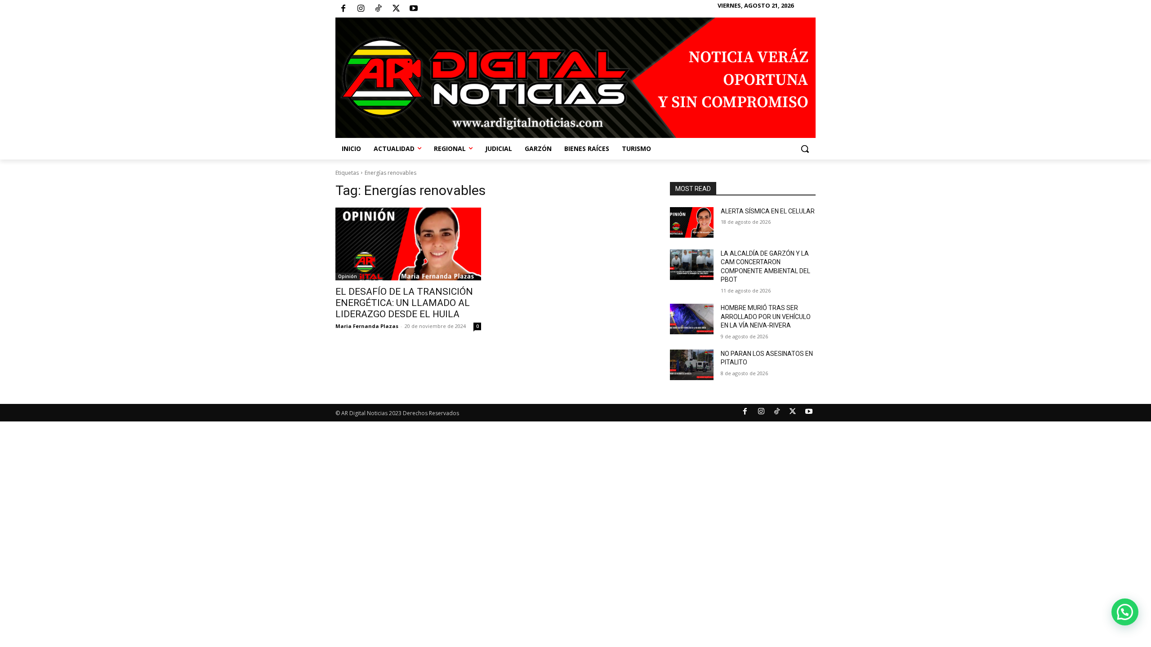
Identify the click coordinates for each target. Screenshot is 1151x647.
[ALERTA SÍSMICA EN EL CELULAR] (692, 222)
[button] (805, 149)
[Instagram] (360, 9)
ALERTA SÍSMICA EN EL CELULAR (768, 211)
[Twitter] (396, 9)
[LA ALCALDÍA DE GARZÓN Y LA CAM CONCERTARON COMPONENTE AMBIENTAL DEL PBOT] (692, 264)
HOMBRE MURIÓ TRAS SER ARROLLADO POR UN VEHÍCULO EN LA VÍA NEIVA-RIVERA (766, 316)
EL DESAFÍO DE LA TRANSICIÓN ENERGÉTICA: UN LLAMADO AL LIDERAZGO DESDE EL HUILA (404, 302)
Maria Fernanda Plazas (366, 326)
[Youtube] (413, 9)
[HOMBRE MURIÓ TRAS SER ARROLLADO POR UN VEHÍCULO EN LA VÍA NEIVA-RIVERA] (692, 319)
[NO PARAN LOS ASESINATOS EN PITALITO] (692, 365)
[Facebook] (343, 9)
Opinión (347, 276)
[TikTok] (378, 9)
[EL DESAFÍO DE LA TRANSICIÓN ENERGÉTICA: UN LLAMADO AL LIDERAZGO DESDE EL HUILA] (408, 244)
